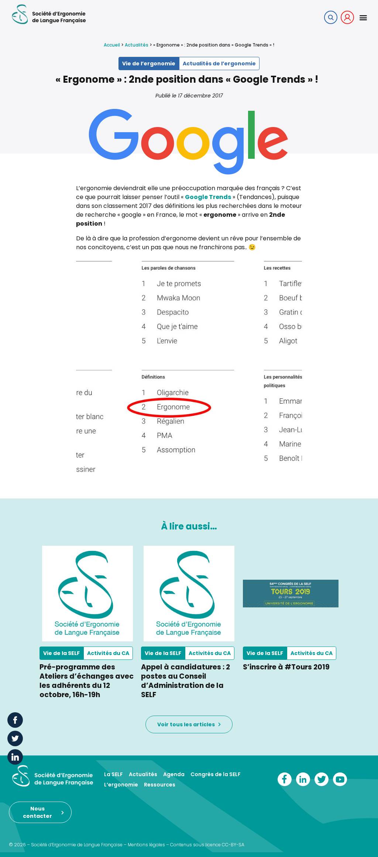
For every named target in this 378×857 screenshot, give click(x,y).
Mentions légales (146, 844)
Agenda (174, 774)
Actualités (136, 45)
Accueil (112, 45)
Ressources (159, 784)
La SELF (113, 774)
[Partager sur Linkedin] (15, 757)
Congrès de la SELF (215, 774)
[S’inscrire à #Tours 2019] (291, 593)
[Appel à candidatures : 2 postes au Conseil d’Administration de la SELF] (189, 593)
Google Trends (208, 197)
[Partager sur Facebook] (15, 720)
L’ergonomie (121, 784)
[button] (363, 17)
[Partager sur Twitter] (15, 738)
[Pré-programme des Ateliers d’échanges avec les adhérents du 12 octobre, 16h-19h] (87, 593)
